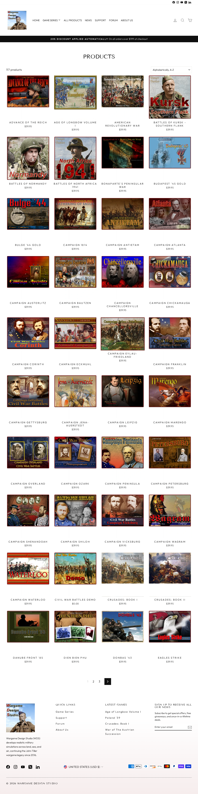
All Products (73, 20)
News (88, 20)
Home (36, 20)
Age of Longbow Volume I (123, 711)
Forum (113, 20)
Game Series (50, 20)
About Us (62, 729)
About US (127, 20)
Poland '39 (112, 717)
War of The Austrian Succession (119, 731)
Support (100, 20)
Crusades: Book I (117, 723)
